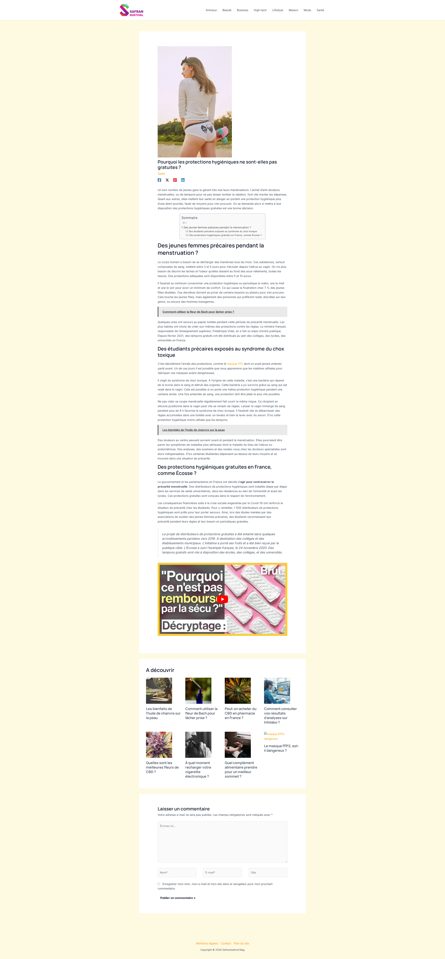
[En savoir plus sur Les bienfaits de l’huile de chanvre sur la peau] (159, 690)
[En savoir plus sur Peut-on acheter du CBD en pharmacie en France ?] (238, 690)
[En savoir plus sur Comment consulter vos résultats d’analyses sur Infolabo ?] (277, 690)
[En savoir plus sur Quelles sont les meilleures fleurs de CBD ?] (159, 744)
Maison (293, 10)
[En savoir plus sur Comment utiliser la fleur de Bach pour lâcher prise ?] (198, 690)
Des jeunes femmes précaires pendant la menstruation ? (217, 227)
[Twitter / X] (167, 180)
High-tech (260, 10)
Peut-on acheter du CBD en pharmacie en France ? (240, 713)
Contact (226, 943)
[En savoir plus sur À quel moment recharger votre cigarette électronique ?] (198, 744)
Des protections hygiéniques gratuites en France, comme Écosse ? (225, 235)
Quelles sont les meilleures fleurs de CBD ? (162, 767)
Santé (320, 10)
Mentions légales (207, 943)
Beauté (226, 10)
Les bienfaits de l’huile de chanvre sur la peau (163, 713)
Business (242, 10)
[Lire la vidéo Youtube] (223, 599)
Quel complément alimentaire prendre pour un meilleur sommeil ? (241, 769)
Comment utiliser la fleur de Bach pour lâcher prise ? (201, 713)
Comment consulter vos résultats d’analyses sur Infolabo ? (280, 715)
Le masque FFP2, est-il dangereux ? (281, 748)
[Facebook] (159, 180)
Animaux (211, 10)
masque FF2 (235, 363)
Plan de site (241, 943)
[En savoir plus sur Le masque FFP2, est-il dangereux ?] (281, 736)
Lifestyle (277, 10)
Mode (307, 10)
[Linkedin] (183, 180)
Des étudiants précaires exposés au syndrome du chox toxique (223, 231)
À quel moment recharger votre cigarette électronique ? (198, 769)
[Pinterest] (175, 180)
